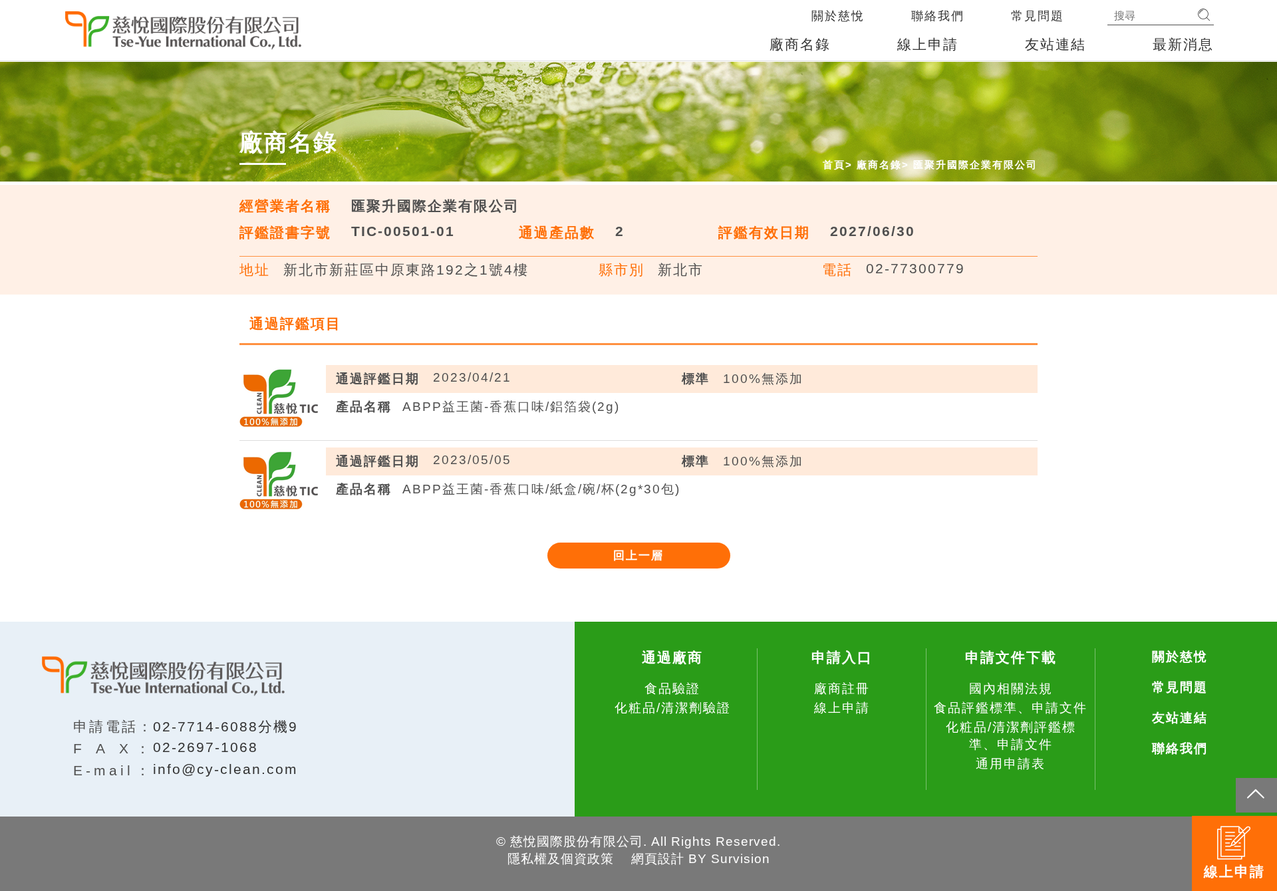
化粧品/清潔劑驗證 (673, 708)
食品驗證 (672, 689)
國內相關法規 (1011, 689)
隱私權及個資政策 (560, 859)
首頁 (834, 164)
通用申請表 (1011, 764)
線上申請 (927, 44)
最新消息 (1183, 44)
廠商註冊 (842, 689)
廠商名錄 (800, 44)
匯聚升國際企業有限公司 (975, 164)
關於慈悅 (838, 16)
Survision (740, 859)
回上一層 (638, 555)
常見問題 (1037, 16)
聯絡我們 (937, 16)
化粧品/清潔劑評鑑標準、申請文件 (1011, 735)
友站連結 (1055, 44)
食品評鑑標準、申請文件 (1010, 708)
